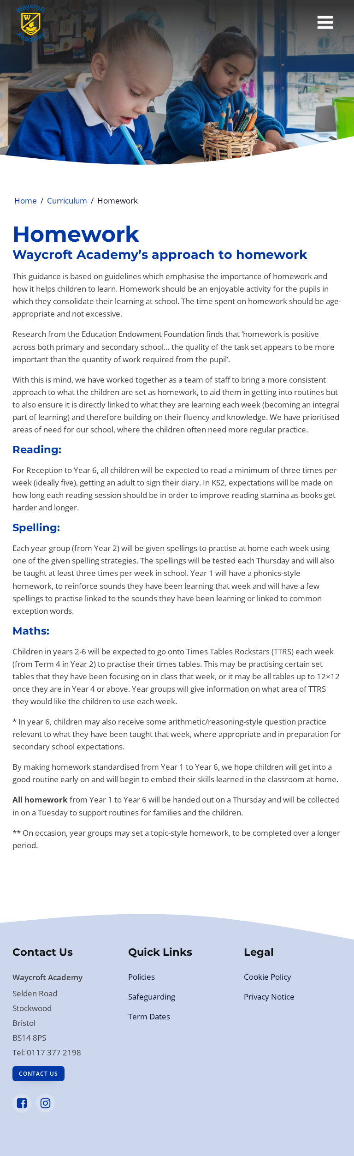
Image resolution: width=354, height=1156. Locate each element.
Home (25, 200)
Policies (141, 976)
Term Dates (149, 1016)
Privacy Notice (269, 996)
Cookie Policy (267, 976)
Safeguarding (151, 996)
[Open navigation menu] (325, 23)
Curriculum (67, 200)
